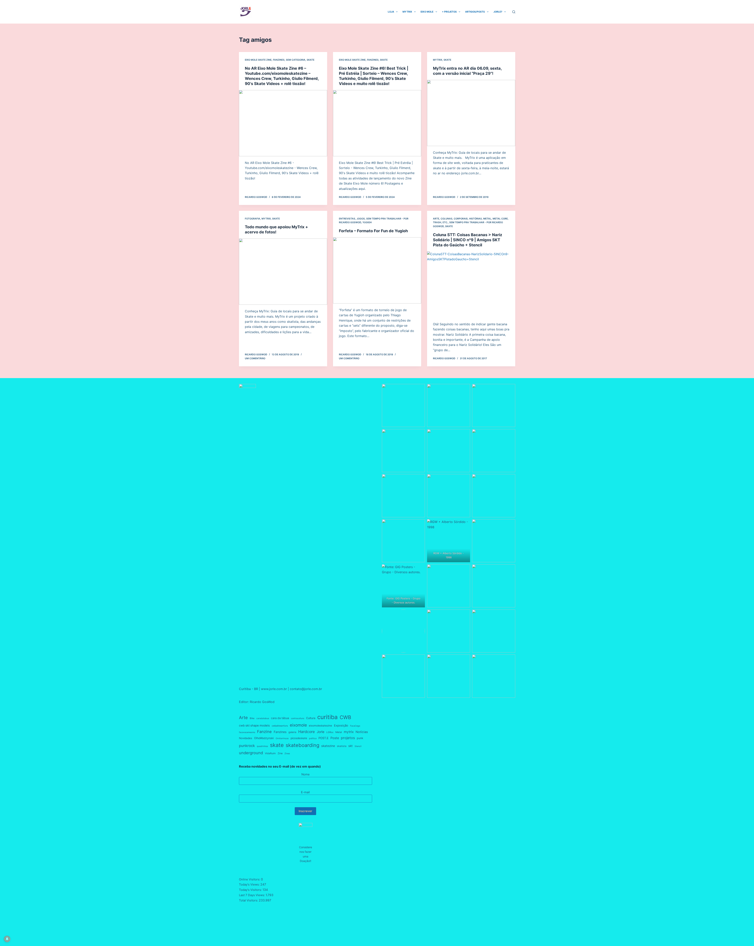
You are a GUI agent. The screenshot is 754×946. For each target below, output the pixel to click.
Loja (391, 11)
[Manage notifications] (7, 939)
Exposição (341, 725)
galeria (292, 732)
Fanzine (264, 731)
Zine (280, 753)
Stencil (358, 746)
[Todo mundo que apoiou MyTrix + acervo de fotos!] (283, 272)
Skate (310, 59)
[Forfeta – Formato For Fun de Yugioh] (377, 270)
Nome (305, 774)
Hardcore (306, 731)
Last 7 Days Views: (252, 895)
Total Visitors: (249, 900)
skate (277, 745)
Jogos (361, 218)
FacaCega (355, 726)
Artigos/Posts (475, 11)
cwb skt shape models (254, 725)
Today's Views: (249, 884)
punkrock (247, 745)
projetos (348, 738)
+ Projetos (449, 11)
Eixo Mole (427, 11)
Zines (287, 753)
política (313, 738)
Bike (252, 718)
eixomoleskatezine (320, 725)
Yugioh (367, 222)
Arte (436, 218)
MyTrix (407, 11)
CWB (345, 717)
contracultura (297, 718)
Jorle (320, 732)
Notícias (362, 732)
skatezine (328, 746)
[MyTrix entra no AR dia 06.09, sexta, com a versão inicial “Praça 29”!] (471, 113)
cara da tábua (280, 718)
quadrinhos (262, 746)
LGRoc (329, 732)
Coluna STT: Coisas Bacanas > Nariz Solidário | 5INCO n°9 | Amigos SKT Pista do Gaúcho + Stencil (467, 239)
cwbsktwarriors (280, 725)
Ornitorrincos (282, 738)
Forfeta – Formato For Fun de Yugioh (373, 231)
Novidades (245, 738)
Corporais (461, 218)
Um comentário (255, 358)
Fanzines (279, 59)
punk (360, 738)
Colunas (446, 218)
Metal (338, 732)
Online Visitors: (250, 879)
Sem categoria (295, 59)
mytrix (349, 732)
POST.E (323, 738)
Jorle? (497, 11)
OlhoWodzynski (264, 738)
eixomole (298, 725)
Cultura (310, 718)
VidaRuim (270, 753)
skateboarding (302, 745)
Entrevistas (347, 218)
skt (350, 746)
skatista (341, 746)
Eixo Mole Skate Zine (258, 59)
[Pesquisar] (513, 11)
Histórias (475, 218)
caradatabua (262, 718)
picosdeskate (299, 738)
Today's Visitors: (251, 890)
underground (251, 752)
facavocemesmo (247, 732)
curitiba (327, 717)
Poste (334, 738)
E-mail (305, 792)
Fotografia (252, 218)
